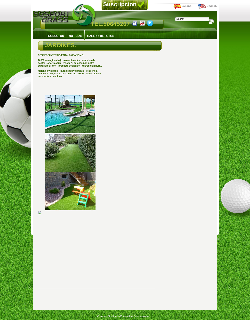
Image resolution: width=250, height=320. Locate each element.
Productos (55, 35)
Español (186, 5)
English (212, 5)
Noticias (75, 35)
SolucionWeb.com (143, 316)
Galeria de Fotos (100, 35)
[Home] (65, 26)
